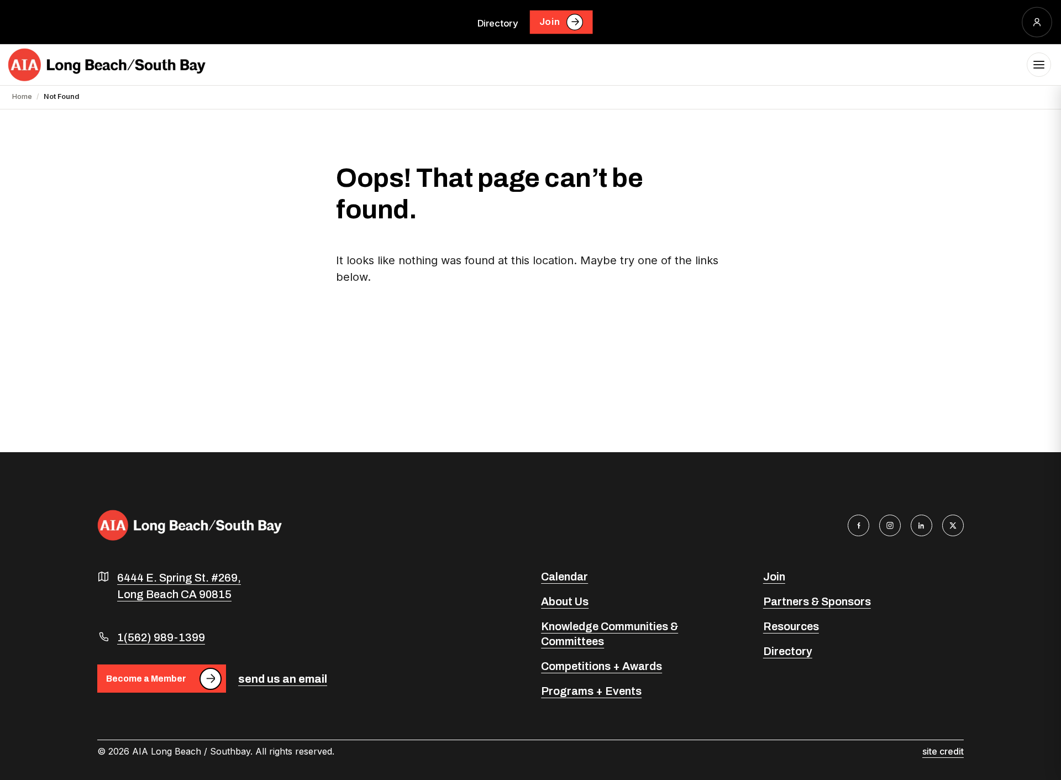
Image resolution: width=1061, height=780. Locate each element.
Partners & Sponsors (817, 601)
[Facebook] (858, 525)
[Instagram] (890, 525)
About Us (565, 601)
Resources (791, 626)
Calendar (564, 576)
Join (549, 21)
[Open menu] (1039, 65)
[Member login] (1037, 22)
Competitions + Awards (601, 666)
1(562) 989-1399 (161, 637)
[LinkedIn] (921, 525)
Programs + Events (591, 691)
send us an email (282, 679)
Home (22, 96)
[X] (953, 525)
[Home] (107, 64)
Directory (497, 22)
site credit (943, 751)
